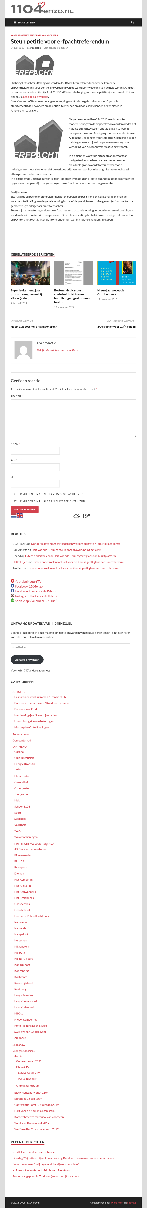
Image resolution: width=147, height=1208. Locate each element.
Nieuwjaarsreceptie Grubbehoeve (110, 292)
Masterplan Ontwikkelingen (31, 727)
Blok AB (19, 861)
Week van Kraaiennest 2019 (31, 1123)
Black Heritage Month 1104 (31, 1092)
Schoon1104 (22, 806)
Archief (18, 1056)
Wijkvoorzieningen (26, 837)
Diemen (19, 873)
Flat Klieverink (23, 885)
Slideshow (19, 1044)
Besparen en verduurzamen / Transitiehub (40, 697)
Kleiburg (19, 952)
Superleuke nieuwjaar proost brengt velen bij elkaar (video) (26, 294)
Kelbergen (20, 940)
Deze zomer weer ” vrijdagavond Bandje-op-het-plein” (46, 1164)
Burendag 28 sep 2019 (28, 1098)
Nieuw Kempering (25, 1019)
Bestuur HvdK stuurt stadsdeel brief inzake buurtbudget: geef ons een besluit (72, 296)
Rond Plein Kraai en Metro (30, 1025)
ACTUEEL (19, 691)
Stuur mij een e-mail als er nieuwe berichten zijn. (50, 501)
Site (13, 476)
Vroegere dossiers (24, 1050)
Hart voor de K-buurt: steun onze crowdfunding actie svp (66, 549)
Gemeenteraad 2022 (29, 1061)
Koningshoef (22, 964)
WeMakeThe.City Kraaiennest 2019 (36, 1129)
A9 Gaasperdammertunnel (30, 849)
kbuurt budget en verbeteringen (34, 721)
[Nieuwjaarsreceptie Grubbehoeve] (116, 274)
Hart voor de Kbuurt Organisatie (34, 1110)
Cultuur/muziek (24, 757)
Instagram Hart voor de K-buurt (36, 596)
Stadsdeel (20, 818)
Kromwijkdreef (23, 983)
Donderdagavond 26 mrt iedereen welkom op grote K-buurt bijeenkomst (75, 543)
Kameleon (20, 922)
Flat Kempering (23, 879)
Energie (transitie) (25, 763)
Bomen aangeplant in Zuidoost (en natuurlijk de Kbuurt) (47, 1176)
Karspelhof (21, 934)
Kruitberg (20, 989)
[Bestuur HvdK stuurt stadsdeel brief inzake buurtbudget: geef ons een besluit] (73, 274)
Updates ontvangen (27, 659)
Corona (19, 751)
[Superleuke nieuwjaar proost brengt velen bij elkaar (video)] (30, 274)
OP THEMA (20, 746)
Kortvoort (20, 977)
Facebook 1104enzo (28, 586)
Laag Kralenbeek (24, 1007)
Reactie (17, 396)
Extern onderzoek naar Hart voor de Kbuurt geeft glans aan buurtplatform (70, 555)
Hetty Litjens (21, 562)
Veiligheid (20, 824)
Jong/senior (21, 794)
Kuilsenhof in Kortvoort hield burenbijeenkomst (42, 1170)
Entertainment (22, 734)
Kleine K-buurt (23, 958)
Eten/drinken (22, 776)
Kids (17, 800)
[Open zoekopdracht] (132, 22)
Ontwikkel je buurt (27, 1085)
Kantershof (21, 928)
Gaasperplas (22, 903)
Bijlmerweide (22, 855)
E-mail (16, 460)
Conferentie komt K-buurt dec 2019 (36, 1104)
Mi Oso (18, 1013)
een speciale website (35, 96)
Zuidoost (20, 1037)
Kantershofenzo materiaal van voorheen (34, 35)
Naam (15, 444)
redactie (36, 47)
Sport (17, 812)
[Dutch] (14, 515)
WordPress (117, 1202)
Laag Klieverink (23, 995)
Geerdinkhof (22, 910)
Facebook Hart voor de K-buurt (36, 591)
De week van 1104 (25, 709)
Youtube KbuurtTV (27, 581)
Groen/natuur (23, 788)
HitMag (131, 1202)
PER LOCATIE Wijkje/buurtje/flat (33, 843)
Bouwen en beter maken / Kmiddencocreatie (41, 703)
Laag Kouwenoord (25, 1001)
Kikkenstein (21, 946)
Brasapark (20, 867)
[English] (20, 515)
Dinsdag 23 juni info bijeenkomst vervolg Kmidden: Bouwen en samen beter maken (63, 1158)
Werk (17, 830)
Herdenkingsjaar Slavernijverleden (35, 715)
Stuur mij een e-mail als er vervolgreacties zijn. (49, 494)
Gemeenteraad (22, 740)
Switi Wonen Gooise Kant (30, 1031)
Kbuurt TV (22, 1067)
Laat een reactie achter (56, 47)
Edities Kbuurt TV (29, 1072)
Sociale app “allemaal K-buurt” (35, 601)
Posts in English (27, 1078)
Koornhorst (21, 970)
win (18, 769)
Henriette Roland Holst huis (31, 916)
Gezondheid (21, 782)
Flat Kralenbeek (24, 897)
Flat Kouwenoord (25, 891)
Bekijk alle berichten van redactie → (57, 350)
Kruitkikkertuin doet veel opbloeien (34, 1152)
